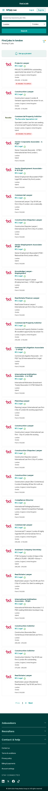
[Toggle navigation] (3, 10)
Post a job (24, 3)
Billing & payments (8, 763)
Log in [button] (31, 10)
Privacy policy (7, 758)
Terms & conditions (9, 753)
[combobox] (38, 24)
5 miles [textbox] (35, 24)
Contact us (6, 748)
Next (31, 703)
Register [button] (41, 10)
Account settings (8, 769)
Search (24, 31)
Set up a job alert (25, 53)
